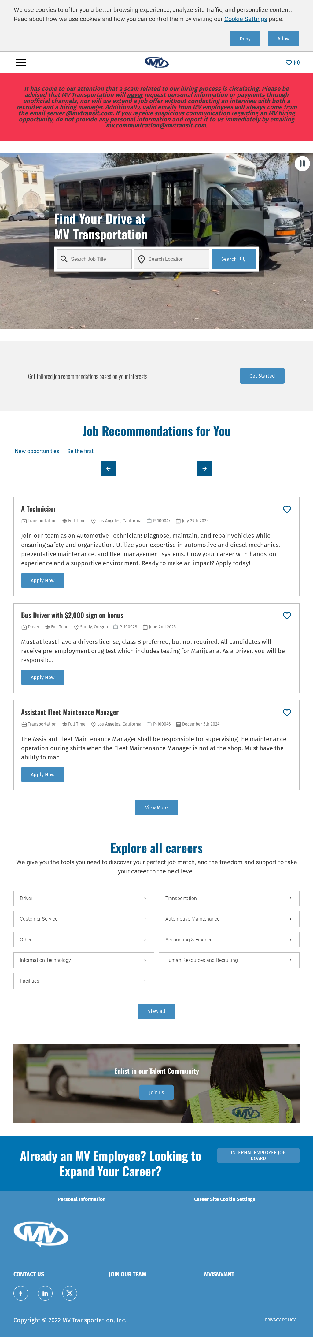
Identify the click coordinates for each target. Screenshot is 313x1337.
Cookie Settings (245, 19)
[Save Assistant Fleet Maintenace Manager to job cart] (287, 713)
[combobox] (94, 259)
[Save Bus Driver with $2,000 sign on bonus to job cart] (287, 616)
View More (156, 808)
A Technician (38, 508)
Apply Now (42, 580)
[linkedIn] (45, 1293)
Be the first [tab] (80, 451)
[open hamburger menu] (20, 62)
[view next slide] (204, 468)
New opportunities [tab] (37, 451)
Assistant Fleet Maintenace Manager (70, 712)
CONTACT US (28, 1274)
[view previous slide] (108, 468)
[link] (156, 1092)
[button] (156, 1011)
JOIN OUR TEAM (127, 1274)
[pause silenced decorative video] (302, 163)
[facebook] (20, 1293)
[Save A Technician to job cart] (287, 509)
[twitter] (69, 1293)
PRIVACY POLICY (280, 1320)
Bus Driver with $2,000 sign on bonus (72, 615)
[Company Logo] (156, 62)
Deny (245, 39)
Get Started (262, 376)
